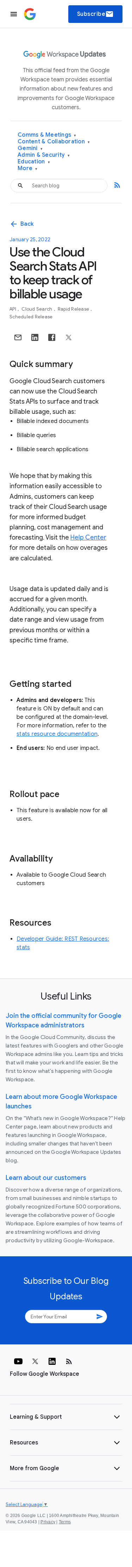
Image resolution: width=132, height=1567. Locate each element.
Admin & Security (44, 155)
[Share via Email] (18, 337)
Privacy (47, 1521)
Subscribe (95, 14)
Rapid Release (74, 309)
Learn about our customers (46, 1178)
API (13, 309)
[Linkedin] (52, 1361)
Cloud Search (37, 309)
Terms (65, 1521)
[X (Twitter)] (35, 1361)
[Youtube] (18, 1361)
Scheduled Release (31, 317)
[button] (66, 1417)
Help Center (88, 537)
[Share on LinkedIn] (34, 337)
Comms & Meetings (47, 135)
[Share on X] (68, 337)
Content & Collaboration (54, 141)
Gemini (30, 148)
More (28, 168)
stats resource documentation (57, 734)
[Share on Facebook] (51, 337)
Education (34, 161)
